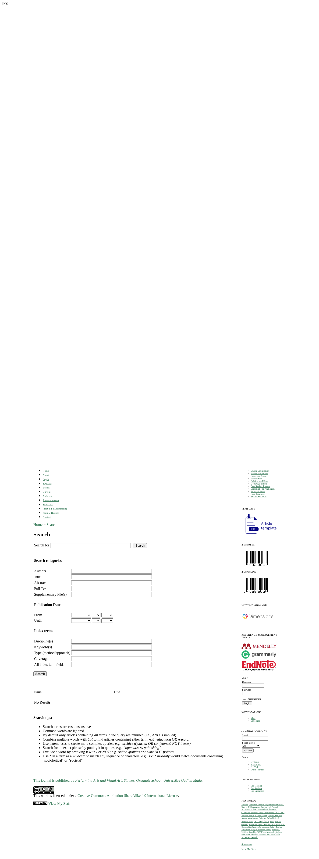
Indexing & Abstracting (55, 508)
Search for (41, 545)
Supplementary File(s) (50, 594)
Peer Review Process (260, 486)
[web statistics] (40, 804)
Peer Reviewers (258, 494)
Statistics (48, 504)
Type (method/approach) (52, 653)
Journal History (51, 513)
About (46, 475)
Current (47, 492)
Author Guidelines (259, 473)
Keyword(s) (43, 647)
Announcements (51, 500)
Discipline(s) (43, 641)
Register (47, 483)
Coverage (41, 659)
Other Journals (257, 769)
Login (46, 479)
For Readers (256, 785)
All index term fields (49, 665)
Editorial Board (258, 491)
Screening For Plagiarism (263, 489)
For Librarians (257, 791)
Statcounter (246, 844)
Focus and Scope (259, 476)
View (253, 718)
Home (46, 471)
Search (46, 487)
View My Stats (248, 849)
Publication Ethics (259, 481)
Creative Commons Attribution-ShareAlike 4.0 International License (128, 796)
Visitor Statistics (258, 496)
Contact (47, 517)
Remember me (254, 699)
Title (37, 577)
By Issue (255, 762)
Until (38, 620)
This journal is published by (118, 780)
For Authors (256, 788)
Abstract (40, 583)
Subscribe (255, 721)
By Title (255, 767)
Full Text (40, 589)
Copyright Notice (259, 483)
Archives (47, 496)
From (38, 615)
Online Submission (260, 471)
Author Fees (256, 478)
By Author (256, 764)
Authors (40, 571)
